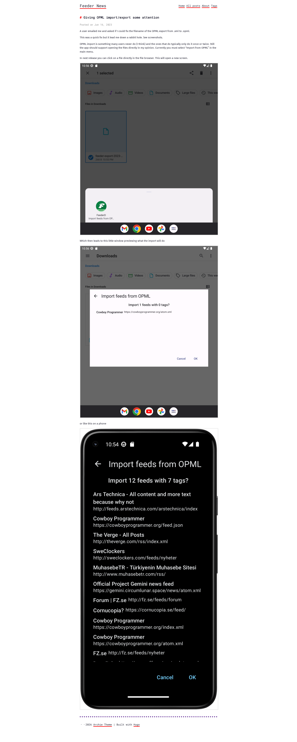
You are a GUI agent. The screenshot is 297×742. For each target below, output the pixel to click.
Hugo (137, 724)
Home (182, 5)
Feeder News (93, 5)
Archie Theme (102, 724)
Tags (214, 5)
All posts (193, 5)
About (206, 5)
